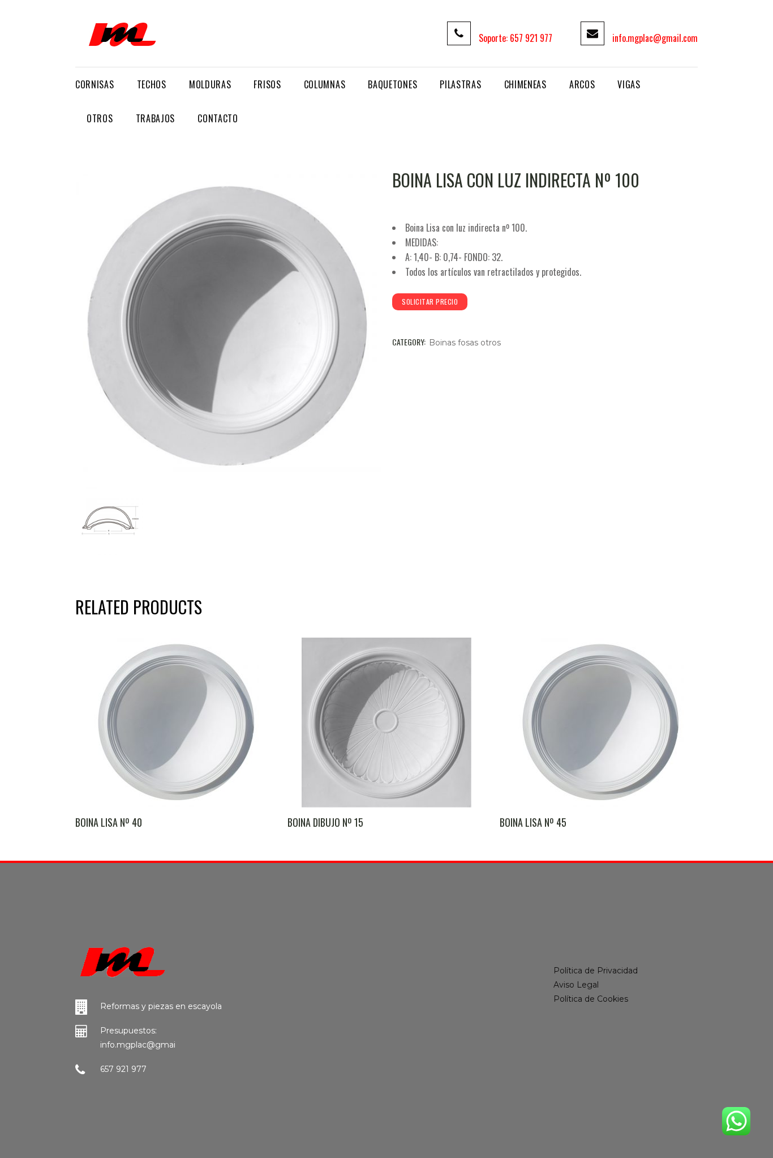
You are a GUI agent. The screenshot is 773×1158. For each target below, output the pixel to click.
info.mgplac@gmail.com (655, 37)
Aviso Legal (576, 985)
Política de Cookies (590, 999)
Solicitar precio (430, 301)
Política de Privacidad (595, 970)
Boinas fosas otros (465, 342)
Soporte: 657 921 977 (515, 37)
